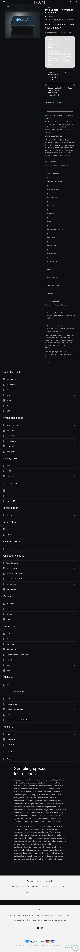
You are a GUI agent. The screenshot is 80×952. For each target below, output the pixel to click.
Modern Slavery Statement (42, 920)
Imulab (22, 945)
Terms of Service (23, 915)
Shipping (57, 19)
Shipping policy (70, 947)
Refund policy (70, 945)
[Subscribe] (56, 892)
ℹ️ (60, 102)
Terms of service (32, 945)
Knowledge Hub (61, 920)
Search (12, 915)
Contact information (57, 945)
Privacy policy (44, 945)
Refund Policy (50, 915)
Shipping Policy (63, 915)
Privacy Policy (37, 915)
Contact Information (21, 920)
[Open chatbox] (75, 948)
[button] (4, 2)
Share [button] (50, 363)
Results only (54, 102)
